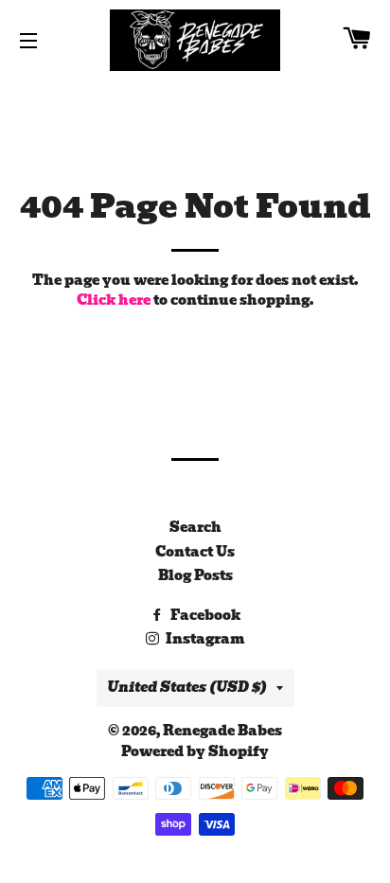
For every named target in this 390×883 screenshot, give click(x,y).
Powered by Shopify (195, 751)
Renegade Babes (222, 730)
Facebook (204, 615)
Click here (114, 300)
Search (195, 527)
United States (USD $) (187, 687)
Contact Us (195, 551)
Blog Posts (195, 575)
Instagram (203, 638)
